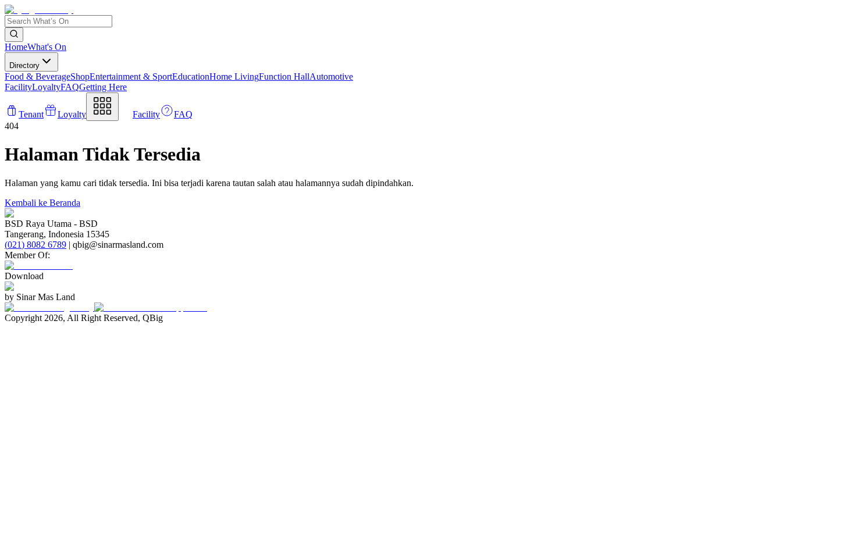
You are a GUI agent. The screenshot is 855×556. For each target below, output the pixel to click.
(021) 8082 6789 (35, 245)
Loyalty (46, 87)
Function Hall (284, 76)
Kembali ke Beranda (42, 203)
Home (16, 47)
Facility (18, 87)
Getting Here (103, 87)
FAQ (69, 87)
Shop (80, 76)
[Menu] (102, 106)
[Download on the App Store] (150, 307)
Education (190, 76)
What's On (46, 47)
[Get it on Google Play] (49, 307)
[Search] (14, 34)
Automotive (331, 76)
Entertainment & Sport (131, 76)
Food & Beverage (37, 76)
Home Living (234, 76)
